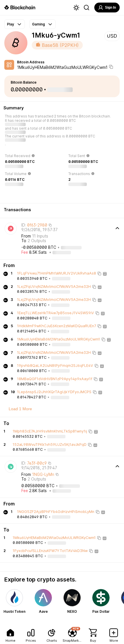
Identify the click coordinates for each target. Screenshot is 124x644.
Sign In (110, 7)
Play (10, 24)
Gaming (38, 24)
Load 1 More (20, 408)
